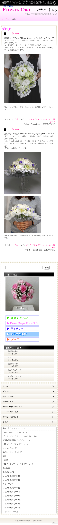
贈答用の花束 (13, 351)
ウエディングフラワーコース (36, 119)
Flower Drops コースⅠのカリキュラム (17, 432)
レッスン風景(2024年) (11, 476)
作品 (16, 119)
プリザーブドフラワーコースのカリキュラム (20, 436)
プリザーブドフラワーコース (36, 245)
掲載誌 (5, 460)
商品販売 (6, 468)
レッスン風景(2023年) (11, 480)
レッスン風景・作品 (10, 412)
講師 (4, 456)
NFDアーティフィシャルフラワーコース (18, 464)
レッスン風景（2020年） (12, 496)
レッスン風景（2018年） (12, 504)
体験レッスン (8, 402)
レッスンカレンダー (10, 448)
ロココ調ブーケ (13, 33)
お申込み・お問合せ (10, 417)
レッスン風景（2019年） (12, 500)
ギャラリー (7, 391)
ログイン (55, 522)
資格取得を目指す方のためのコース (16, 440)
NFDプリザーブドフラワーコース (15, 444)
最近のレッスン (9, 472)
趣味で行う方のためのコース (14, 428)
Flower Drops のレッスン (12, 407)
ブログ (5, 422)
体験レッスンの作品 (10, 512)
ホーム (5, 386)
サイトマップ (8, 484)
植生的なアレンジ (14, 376)
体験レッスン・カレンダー (13, 452)
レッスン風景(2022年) (11, 488)
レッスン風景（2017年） (12, 508)
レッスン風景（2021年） (12, 492)
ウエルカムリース (14, 370)
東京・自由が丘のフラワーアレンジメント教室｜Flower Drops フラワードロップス (29, 8)
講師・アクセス (9, 396)
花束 (9, 358)
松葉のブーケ (13, 364)
